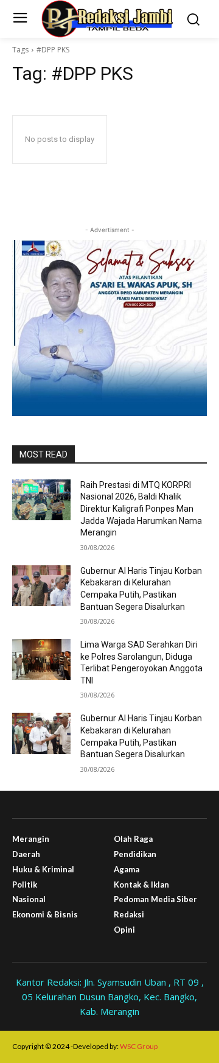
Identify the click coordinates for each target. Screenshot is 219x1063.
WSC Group (139, 1046)
